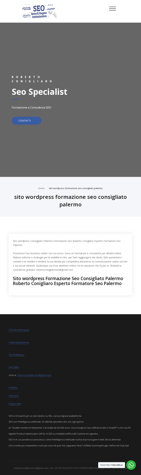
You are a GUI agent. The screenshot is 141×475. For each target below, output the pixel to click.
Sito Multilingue (16, 354)
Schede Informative (19, 329)
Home (41, 188)
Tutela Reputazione (19, 342)
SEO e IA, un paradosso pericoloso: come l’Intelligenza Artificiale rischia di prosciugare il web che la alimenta (65, 439)
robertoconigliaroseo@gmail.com (34, 375)
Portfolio (13, 387)
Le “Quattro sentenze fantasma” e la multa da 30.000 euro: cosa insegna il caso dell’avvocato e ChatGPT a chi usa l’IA (70, 427)
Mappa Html (15, 403)
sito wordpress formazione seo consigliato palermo (76, 188)
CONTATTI (25, 120)
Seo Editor (14, 367)
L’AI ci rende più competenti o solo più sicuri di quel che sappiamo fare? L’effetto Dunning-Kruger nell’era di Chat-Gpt (69, 445)
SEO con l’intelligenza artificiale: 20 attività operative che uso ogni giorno (46, 421)
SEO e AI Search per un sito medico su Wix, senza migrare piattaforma (45, 415)
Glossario (14, 395)
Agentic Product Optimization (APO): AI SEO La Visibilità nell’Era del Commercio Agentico (53, 433)
